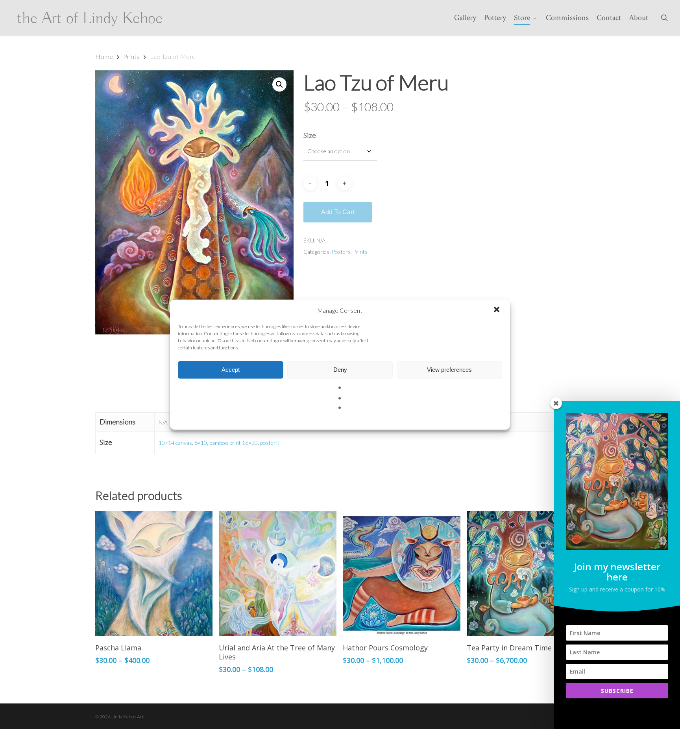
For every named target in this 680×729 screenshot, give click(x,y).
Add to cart (337, 212)
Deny (340, 369)
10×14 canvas (175, 442)
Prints (131, 57)
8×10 (200, 442)
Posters (341, 251)
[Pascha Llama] (154, 573)
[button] (497, 310)
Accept (231, 369)
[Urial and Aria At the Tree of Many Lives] (277, 573)
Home (104, 57)
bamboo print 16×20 (233, 442)
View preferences (449, 369)
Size (309, 135)
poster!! (270, 442)
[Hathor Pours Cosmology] (401, 573)
